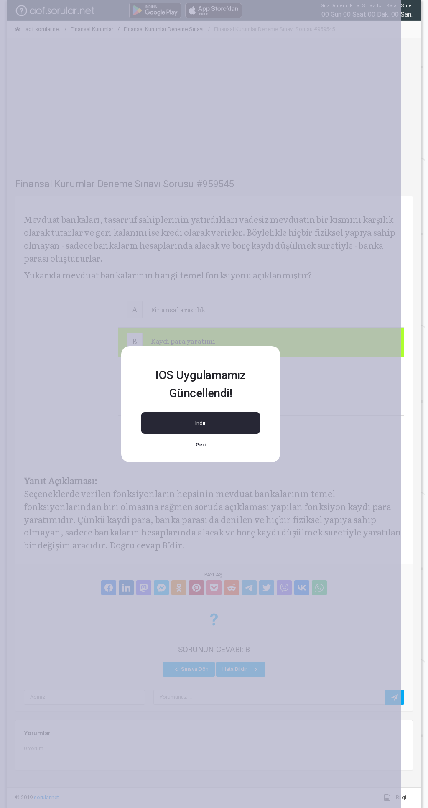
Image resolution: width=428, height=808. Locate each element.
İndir (200, 423)
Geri (201, 444)
